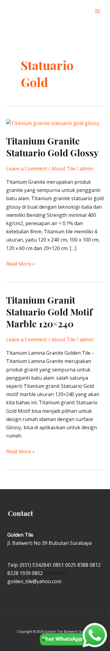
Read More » (20, 263)
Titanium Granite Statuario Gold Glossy (52, 147)
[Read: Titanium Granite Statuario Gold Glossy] (52, 123)
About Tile (63, 168)
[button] (85, 11)
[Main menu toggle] (97, 11)
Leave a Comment (26, 168)
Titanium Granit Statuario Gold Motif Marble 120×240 (49, 312)
